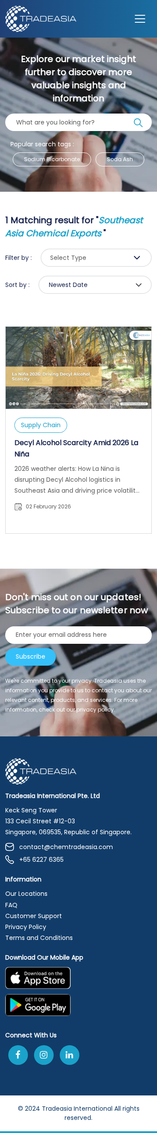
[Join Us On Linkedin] (69, 1055)
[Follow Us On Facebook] (18, 1055)
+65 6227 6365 (41, 859)
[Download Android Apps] (78, 1007)
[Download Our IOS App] (74, 980)
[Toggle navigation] (140, 18)
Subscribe (30, 656)
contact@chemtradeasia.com (66, 847)
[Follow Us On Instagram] (44, 1055)
